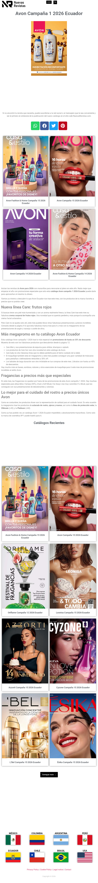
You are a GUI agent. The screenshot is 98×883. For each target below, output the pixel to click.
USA (85, 850)
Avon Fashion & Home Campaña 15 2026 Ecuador (25, 201)
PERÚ (85, 833)
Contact (68, 869)
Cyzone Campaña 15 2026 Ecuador (73, 687)
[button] (64, 24)
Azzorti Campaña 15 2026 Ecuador (25, 687)
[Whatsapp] (35, 126)
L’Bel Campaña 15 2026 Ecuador (25, 762)
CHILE (37, 850)
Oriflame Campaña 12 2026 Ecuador (25, 612)
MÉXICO (13, 833)
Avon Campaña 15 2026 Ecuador (72, 200)
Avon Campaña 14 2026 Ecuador (25, 273)
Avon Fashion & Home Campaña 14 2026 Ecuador (72, 275)
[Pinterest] (63, 126)
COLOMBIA (37, 833)
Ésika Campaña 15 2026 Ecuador (73, 762)
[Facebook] (44, 126)
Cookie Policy (46, 869)
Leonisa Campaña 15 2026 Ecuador (73, 612)
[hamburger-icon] (49, 2)
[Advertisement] (14, 33)
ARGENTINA (61, 833)
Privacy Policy (33, 869)
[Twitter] (53, 126)
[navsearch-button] (55, 2)
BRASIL (61, 850)
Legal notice (58, 869)
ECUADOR (13, 850)
